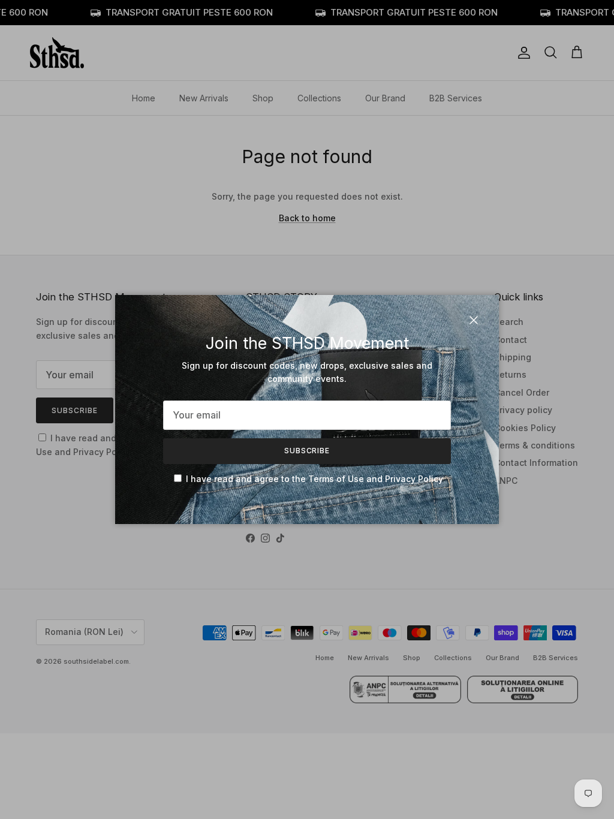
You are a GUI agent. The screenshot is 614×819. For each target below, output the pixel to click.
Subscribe (307, 450)
